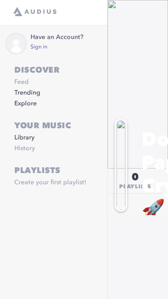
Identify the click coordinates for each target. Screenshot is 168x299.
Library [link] (24, 137)
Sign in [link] (38, 47)
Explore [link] (25, 103)
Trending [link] (27, 93)
